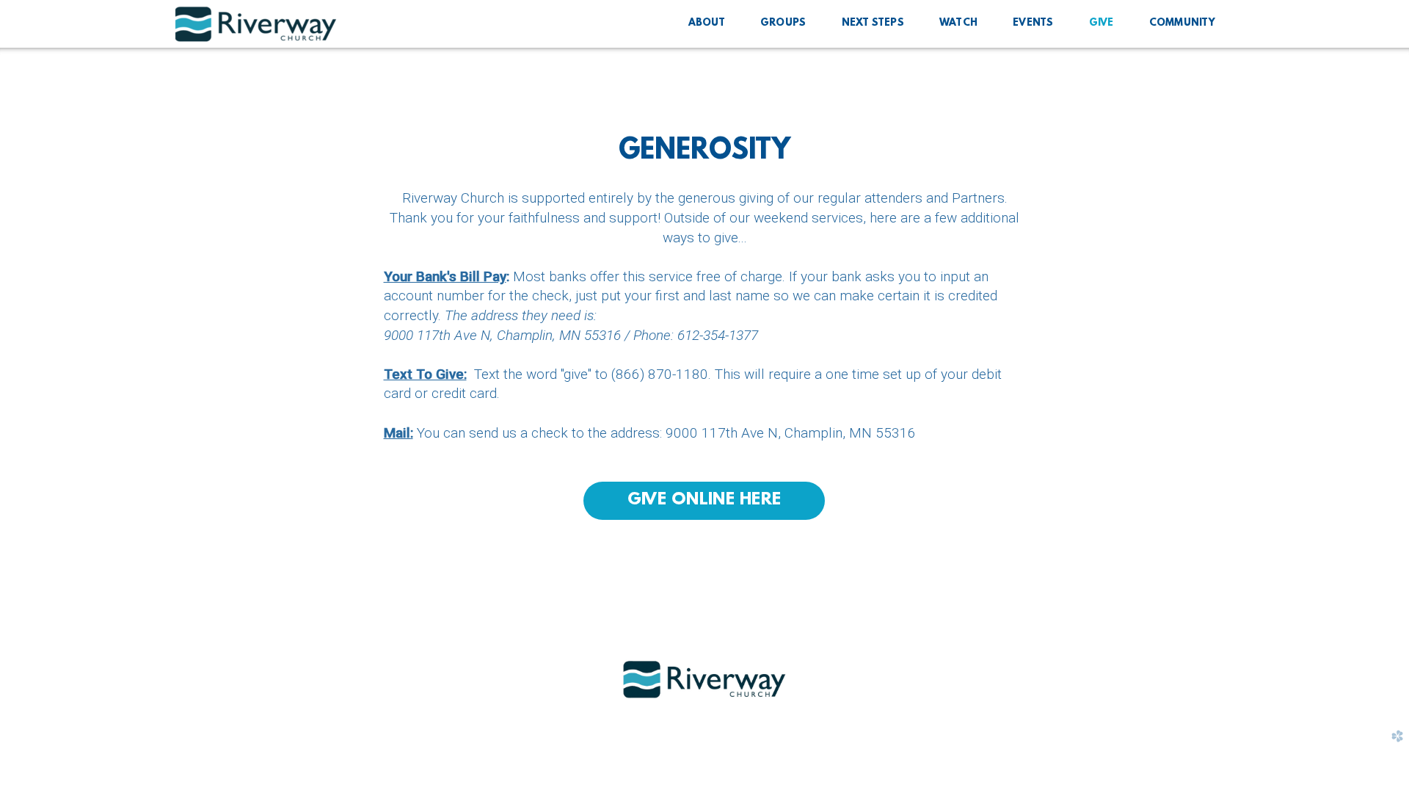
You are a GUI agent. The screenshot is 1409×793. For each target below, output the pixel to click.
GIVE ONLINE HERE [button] (704, 500)
